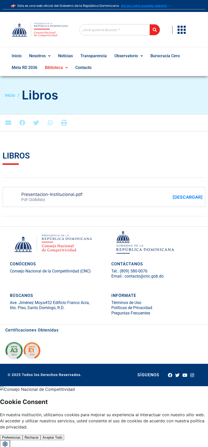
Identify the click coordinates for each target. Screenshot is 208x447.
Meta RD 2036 (24, 67)
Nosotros (37, 55)
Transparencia (93, 55)
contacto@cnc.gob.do (144, 276)
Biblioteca (54, 67)
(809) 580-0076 (133, 271)
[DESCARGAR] (187, 197)
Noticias (65, 55)
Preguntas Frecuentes (130, 313)
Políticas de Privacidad (131, 307)
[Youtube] (185, 375)
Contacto (83, 67)
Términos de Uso (126, 302)
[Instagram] (192, 375)
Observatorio (126, 55)
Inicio (17, 55)
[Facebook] (170, 375)
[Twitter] (177, 375)
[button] (39, 56)
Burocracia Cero (165, 55)
